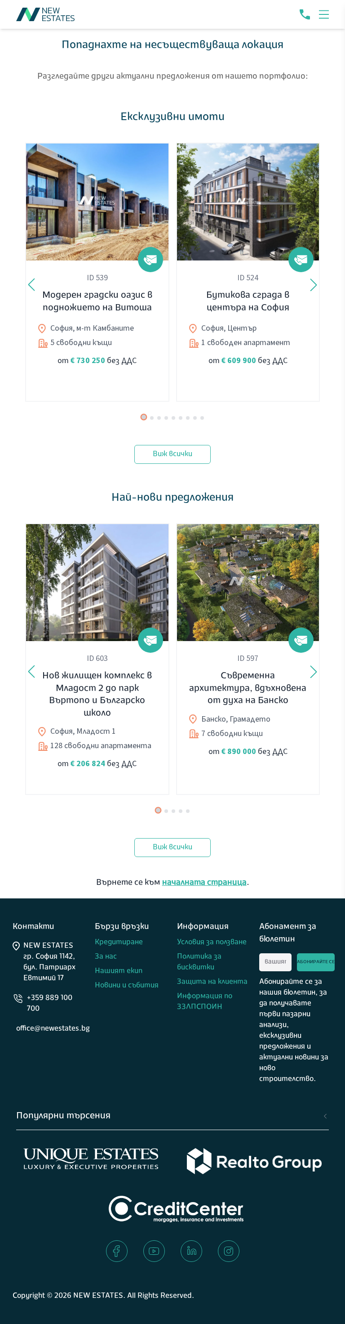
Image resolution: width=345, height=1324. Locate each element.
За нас (106, 956)
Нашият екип (118, 971)
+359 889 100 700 (49, 1004)
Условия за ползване (212, 942)
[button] (324, 14)
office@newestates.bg (53, 1028)
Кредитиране (119, 942)
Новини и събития (127, 985)
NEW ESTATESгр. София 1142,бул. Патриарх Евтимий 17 (49, 962)
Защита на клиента (212, 982)
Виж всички (172, 454)
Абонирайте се (316, 962)
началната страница (204, 883)
